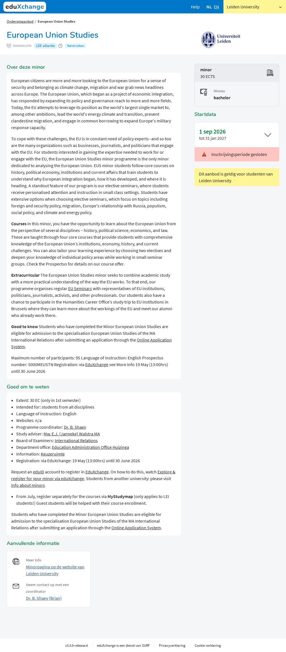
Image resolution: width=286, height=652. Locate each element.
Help (195, 7)
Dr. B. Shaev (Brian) (44, 598)
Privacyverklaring (172, 645)
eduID (38, 472)
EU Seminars (80, 288)
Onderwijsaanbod (20, 21)
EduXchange (96, 364)
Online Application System (136, 527)
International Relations (76, 440)
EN (216, 7)
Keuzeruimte (53, 454)
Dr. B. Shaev (75, 427)
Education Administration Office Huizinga (90, 447)
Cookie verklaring (208, 645)
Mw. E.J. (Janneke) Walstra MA (72, 434)
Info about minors (28, 485)
